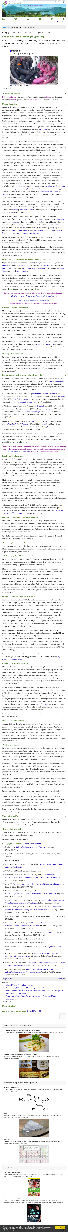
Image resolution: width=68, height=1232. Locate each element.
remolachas (54, 191)
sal (25, 153)
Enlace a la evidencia (32, 843)
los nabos (61, 396)
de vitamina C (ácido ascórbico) (44, 393)
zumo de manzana (26, 209)
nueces (31, 186)
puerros (27, 230)
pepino (63, 188)
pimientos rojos (16, 230)
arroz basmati (34, 233)
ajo (52, 230)
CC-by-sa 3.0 (14, 85)
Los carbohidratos (57, 381)
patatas (15, 209)
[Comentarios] (55, 21)
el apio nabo (48, 409)
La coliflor (26, 409)
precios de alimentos (46, 344)
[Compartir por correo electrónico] (64, 21)
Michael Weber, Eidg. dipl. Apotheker (20, 985)
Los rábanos (41, 704)
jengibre (47, 230)
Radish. (50, 932)
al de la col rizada (21, 399)
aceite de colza (44, 265)
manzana (22, 186)
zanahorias (44, 191)
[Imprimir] (62, 21)
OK (60, 1227)
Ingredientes (7, 27)
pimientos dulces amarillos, (26, 402)
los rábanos (43, 129)
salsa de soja (38, 230)
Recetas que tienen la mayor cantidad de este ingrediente (33, 296)
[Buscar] (55, 2)
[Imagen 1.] (34, 77)
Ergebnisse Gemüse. (54, 946)
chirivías (5, 194)
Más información (8, 1230)
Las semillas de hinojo (31, 411)
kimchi (41, 219)
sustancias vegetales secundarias (45, 433)
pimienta (24, 271)
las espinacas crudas (55, 427)
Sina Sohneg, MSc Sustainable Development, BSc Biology (27, 988)
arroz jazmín (22, 233)
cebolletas (15, 222)
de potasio (41, 406)
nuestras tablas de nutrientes (19, 451)
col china (60, 219)
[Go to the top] (65, 93)
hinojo (52, 262)
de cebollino (21, 265)
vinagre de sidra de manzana (34, 268)
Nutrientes (60, 979)
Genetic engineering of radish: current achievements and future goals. (39, 884)
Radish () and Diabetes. (31, 847)
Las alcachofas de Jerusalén (18, 424)
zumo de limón (7, 268)
